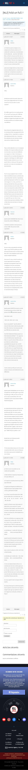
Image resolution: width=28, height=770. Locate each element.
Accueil (4, 18)
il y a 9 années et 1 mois (14, 25)
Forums (8, 18)
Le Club (8, 739)
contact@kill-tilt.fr (15, 747)
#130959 (22, 207)
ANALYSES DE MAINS (15, 18)
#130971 (22, 379)
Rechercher (21, 641)
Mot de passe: (7, 628)
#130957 (22, 79)
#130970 (22, 297)
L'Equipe (19, 739)
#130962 (22, 232)
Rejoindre (15, 692)
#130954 (22, 37)
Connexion (6, 636)
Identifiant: (6, 623)
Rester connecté (8, 633)
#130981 (22, 457)
